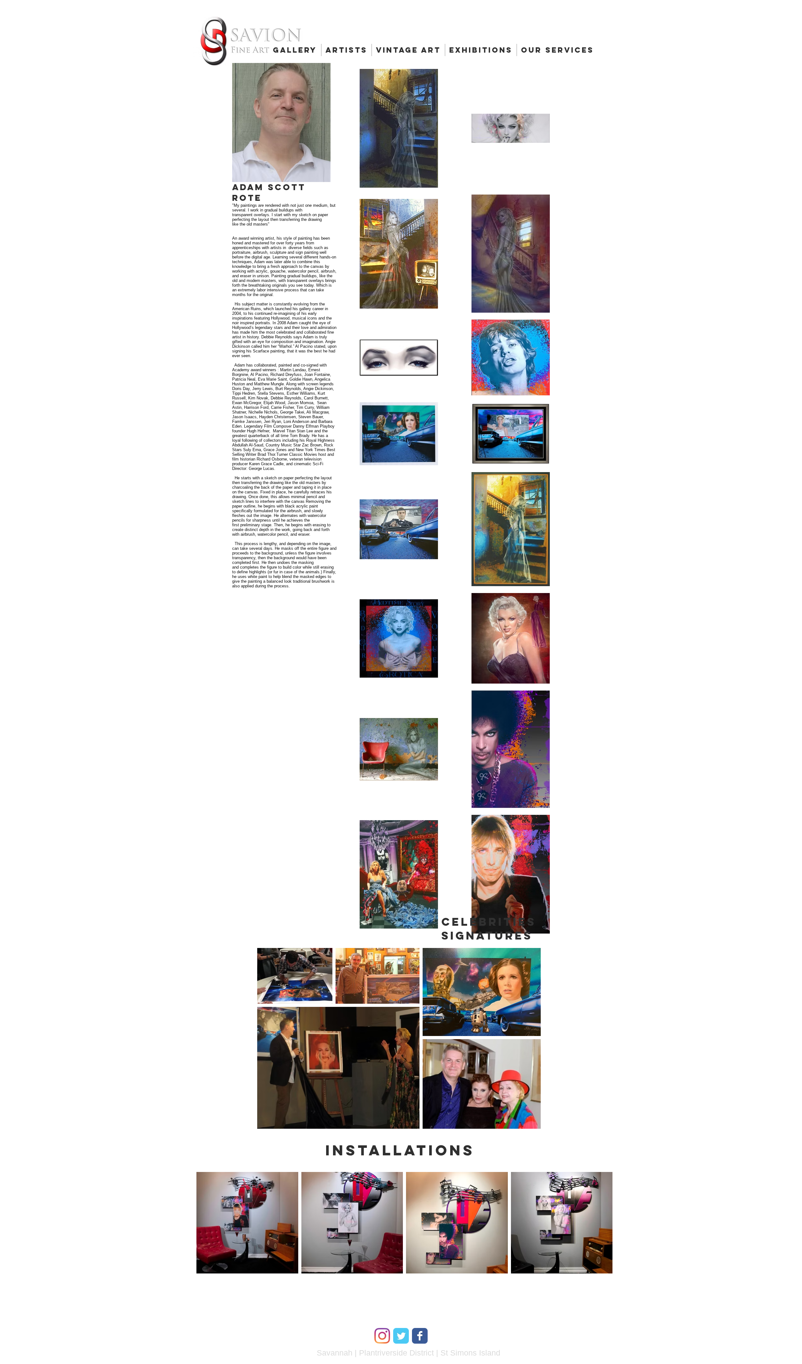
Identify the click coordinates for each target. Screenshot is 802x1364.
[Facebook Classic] (420, 1336)
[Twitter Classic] (401, 1336)
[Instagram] (382, 1336)
